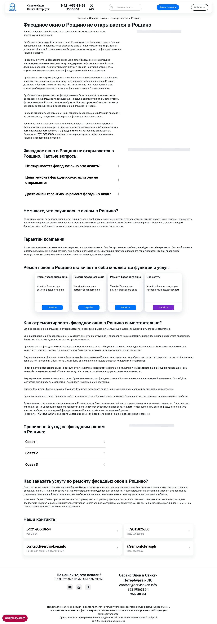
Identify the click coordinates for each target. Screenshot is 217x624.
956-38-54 (72, 9)
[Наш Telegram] (88, 587)
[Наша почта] (70, 587)
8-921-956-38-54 (72, 6)
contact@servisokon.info (138, 585)
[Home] (12, 7)
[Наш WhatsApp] (79, 587)
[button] (72, 166)
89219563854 (138, 590)
